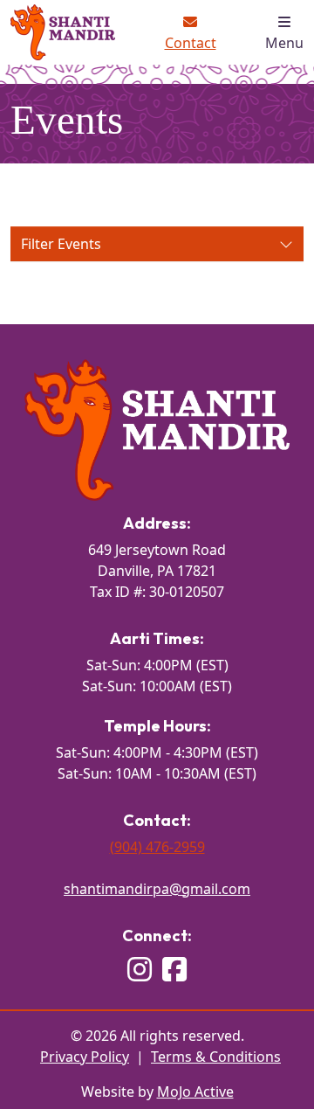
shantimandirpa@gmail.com (157, 888)
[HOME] (157, 428)
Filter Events (80, 247)
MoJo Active (195, 1091)
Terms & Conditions (216, 1056)
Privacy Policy (84, 1056)
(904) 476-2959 (157, 846)
